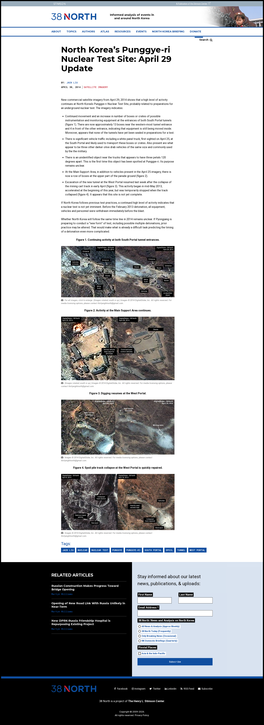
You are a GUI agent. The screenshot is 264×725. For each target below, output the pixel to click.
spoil (169, 550)
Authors (88, 31)
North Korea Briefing (168, 31)
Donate (195, 31)
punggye (117, 550)
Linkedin (171, 688)
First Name (145, 594)
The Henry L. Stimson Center (146, 701)
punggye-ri (133, 550)
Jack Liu (72, 82)
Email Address (148, 607)
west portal (197, 550)
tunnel (181, 550)
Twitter (156, 688)
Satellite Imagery (96, 87)
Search (203, 39)
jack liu (68, 550)
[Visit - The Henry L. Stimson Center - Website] (91, 4)
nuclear (82, 550)
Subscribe (207, 688)
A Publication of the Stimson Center (192, 4)
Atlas (105, 31)
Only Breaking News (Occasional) (159, 636)
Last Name (186, 594)
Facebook (122, 688)
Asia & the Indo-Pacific (153, 653)
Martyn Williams (62, 594)
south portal (153, 550)
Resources (123, 31)
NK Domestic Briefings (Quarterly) (159, 641)
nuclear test (99, 550)
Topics (71, 31)
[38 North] (73, 688)
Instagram (139, 688)
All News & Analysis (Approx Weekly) (161, 626)
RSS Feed (188, 688)
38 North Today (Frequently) (156, 631)
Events (141, 31)
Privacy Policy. (142, 715)
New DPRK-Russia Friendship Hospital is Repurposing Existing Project (80, 622)
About (57, 32)
